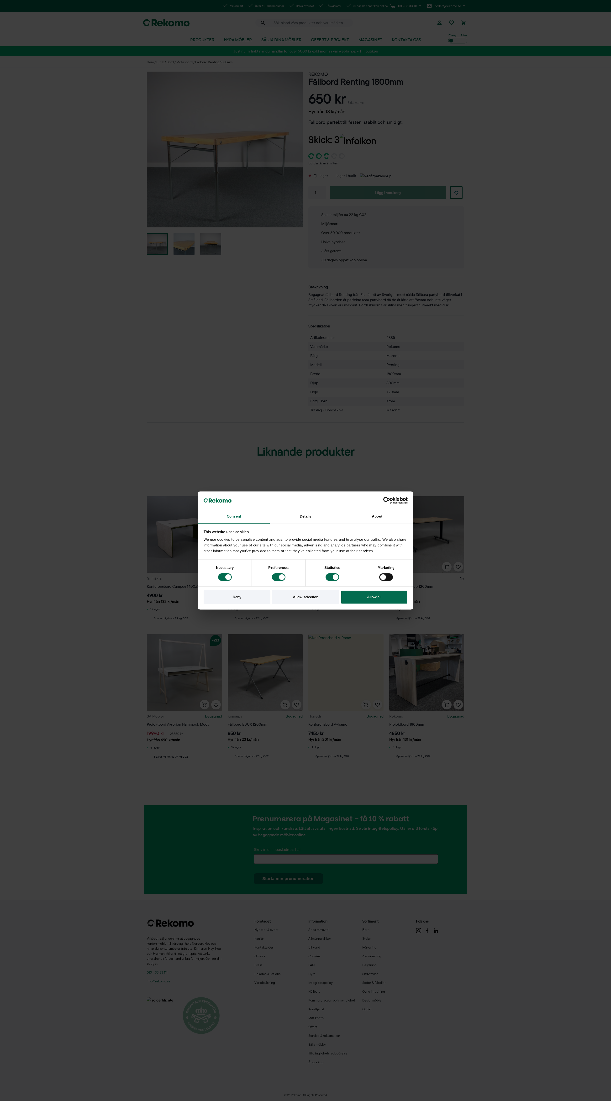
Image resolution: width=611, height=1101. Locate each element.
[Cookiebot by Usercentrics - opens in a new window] (387, 500)
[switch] (278, 577)
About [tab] (377, 516)
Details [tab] (305, 516)
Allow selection (305, 597)
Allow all (374, 597)
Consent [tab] (234, 516)
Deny (237, 597)
